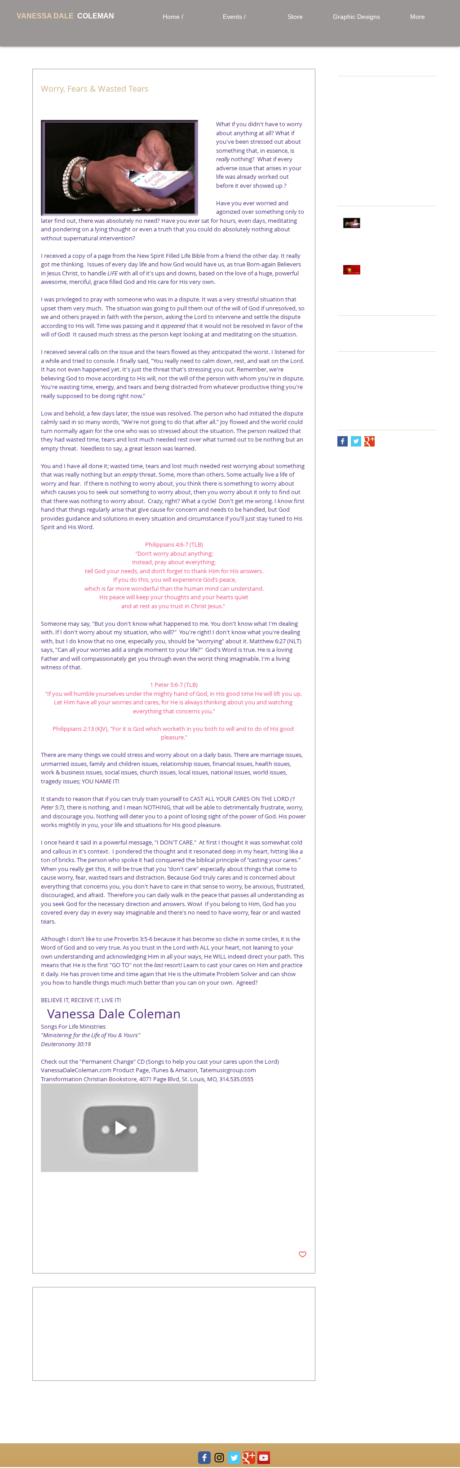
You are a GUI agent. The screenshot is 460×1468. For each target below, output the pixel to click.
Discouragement (146, 1199)
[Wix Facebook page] (204, 1457)
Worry (49, 1199)
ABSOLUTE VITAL (361, 358)
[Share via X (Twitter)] (67, 1227)
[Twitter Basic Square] (356, 441)
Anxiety (73, 1199)
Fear (209, 1199)
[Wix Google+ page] (249, 1457)
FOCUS (347, 387)
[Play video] (119, 1127)
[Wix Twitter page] (234, 1457)
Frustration (103, 1199)
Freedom (185, 1199)
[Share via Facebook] (45, 1227)
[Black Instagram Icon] (219, 1457)
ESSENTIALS (410, 373)
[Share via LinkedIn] (89, 1227)
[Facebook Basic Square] (342, 441)
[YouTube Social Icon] (263, 1457)
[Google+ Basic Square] (369, 441)
